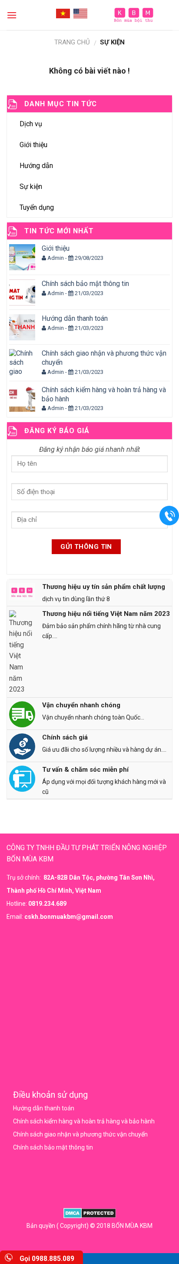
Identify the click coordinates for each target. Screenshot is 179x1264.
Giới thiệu (33, 145)
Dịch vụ (31, 124)
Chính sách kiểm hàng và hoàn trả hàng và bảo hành (84, 1121)
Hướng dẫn (36, 165)
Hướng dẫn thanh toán (43, 1108)
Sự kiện (31, 186)
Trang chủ (72, 42)
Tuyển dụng (37, 207)
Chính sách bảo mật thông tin (53, 1147)
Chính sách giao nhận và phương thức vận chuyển (80, 1134)
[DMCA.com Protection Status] (89, 1212)
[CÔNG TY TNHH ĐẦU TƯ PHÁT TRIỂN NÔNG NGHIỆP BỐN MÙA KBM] (133, 15)
